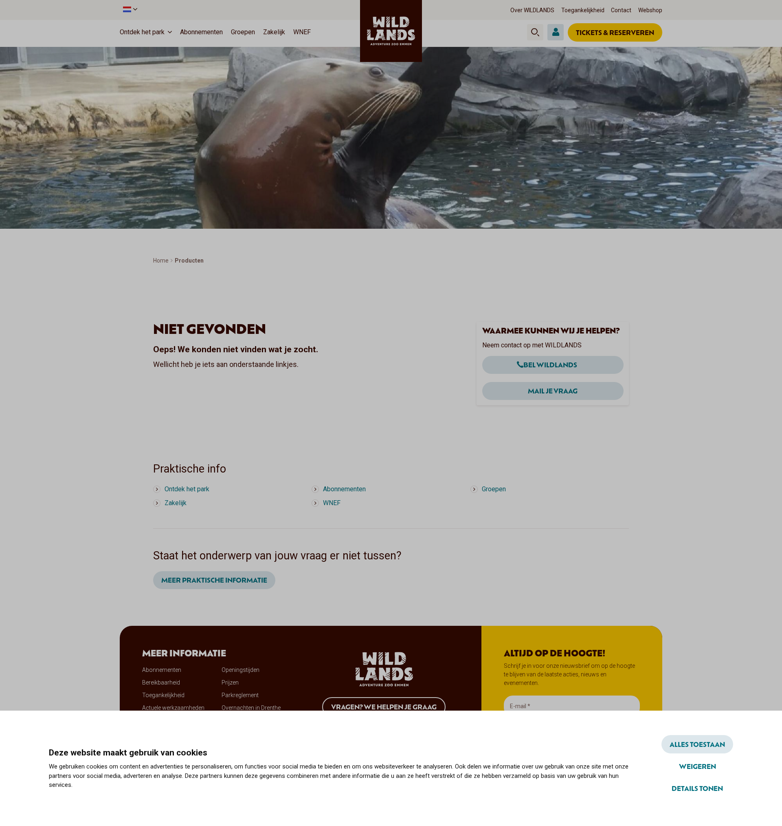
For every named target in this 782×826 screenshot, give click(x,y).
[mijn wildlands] (555, 32)
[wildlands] (391, 31)
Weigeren (697, 766)
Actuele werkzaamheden (173, 708)
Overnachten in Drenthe (251, 708)
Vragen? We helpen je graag (384, 706)
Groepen (243, 32)
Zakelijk (274, 32)
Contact (621, 10)
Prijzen (230, 682)
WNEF (302, 32)
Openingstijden (240, 670)
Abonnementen (201, 32)
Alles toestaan (697, 744)
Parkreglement (240, 695)
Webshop (650, 10)
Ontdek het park (142, 32)
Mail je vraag (553, 390)
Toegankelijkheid (582, 10)
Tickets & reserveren (615, 32)
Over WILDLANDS (532, 10)
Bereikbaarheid (161, 682)
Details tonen (697, 788)
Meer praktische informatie (214, 579)
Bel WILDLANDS (550, 364)
